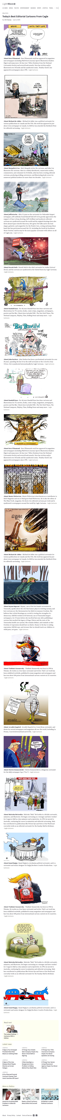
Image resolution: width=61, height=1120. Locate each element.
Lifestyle (45, 8)
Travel (51, 8)
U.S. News (5, 8)
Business (33, 8)
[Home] (9, 4)
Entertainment (24, 8)
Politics (16, 8)
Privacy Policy (11, 1115)
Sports (39, 8)
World (11, 8)
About (4, 1115)
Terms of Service (27, 1115)
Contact (18, 1115)
